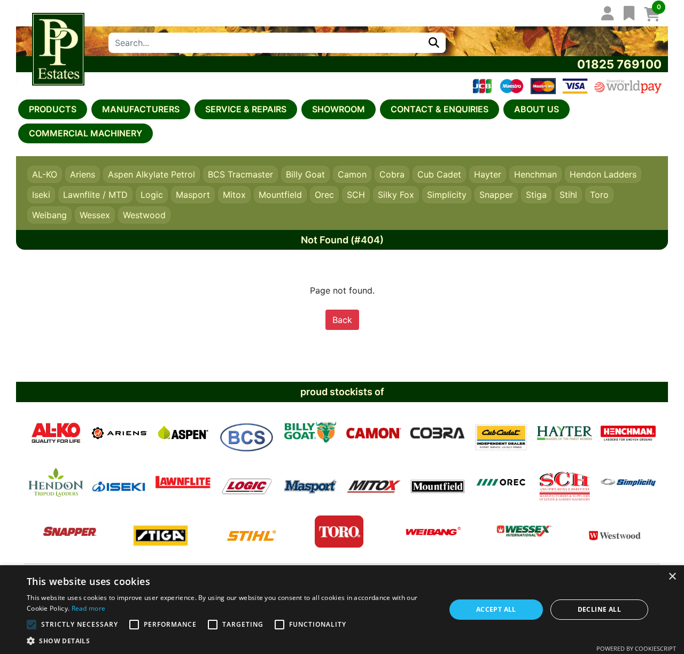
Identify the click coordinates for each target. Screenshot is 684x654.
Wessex (95, 215)
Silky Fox (396, 194)
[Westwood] (614, 531)
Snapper (496, 194)
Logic (152, 194)
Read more (89, 608)
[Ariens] (119, 433)
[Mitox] (373, 482)
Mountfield (280, 194)
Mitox (234, 194)
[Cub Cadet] (500, 433)
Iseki (41, 194)
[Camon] (373, 433)
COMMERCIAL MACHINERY (85, 133)
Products (52, 109)
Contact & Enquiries (439, 109)
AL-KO (44, 174)
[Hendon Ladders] (55, 482)
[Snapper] (69, 531)
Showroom (338, 109)
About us (536, 109)
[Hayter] (564, 433)
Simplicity (447, 194)
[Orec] (500, 482)
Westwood (144, 215)
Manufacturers (141, 109)
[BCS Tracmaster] (246, 433)
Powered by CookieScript (636, 648)
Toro (599, 194)
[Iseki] (119, 482)
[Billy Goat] (310, 433)
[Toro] (339, 531)
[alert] (342, 609)
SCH (356, 194)
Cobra (392, 174)
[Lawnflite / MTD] (183, 482)
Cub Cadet (439, 174)
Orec (324, 194)
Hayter (487, 174)
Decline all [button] (599, 609)
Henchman (535, 174)
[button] (230, 640)
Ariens (82, 174)
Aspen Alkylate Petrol (151, 174)
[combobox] (265, 43)
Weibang (49, 215)
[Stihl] (251, 531)
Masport (193, 194)
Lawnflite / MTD (95, 194)
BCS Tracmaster (240, 174)
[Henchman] (628, 433)
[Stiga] (160, 531)
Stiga (536, 194)
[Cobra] (437, 433)
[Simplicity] (628, 482)
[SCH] (564, 482)
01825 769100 (619, 64)
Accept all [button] (496, 609)
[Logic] (246, 482)
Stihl (568, 194)
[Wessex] (523, 531)
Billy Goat (305, 174)
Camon (352, 174)
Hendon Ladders (603, 174)
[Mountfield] (437, 482)
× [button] (672, 577)
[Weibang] (433, 531)
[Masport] (310, 482)
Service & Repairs (245, 109)
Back (342, 319)
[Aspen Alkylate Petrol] (183, 433)
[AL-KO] (55, 433)
